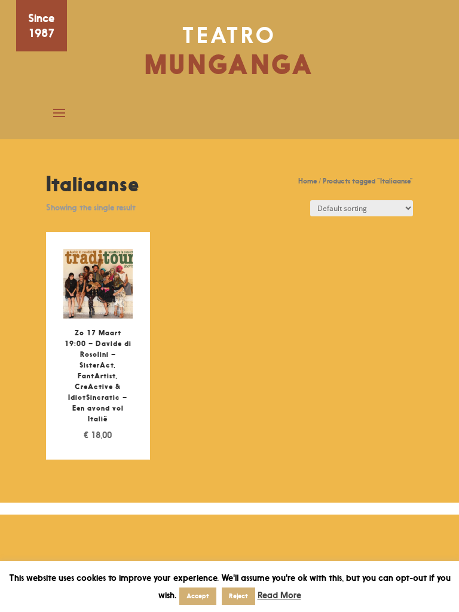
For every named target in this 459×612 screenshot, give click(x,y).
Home (307, 180)
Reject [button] (238, 596)
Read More (279, 595)
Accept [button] (197, 596)
